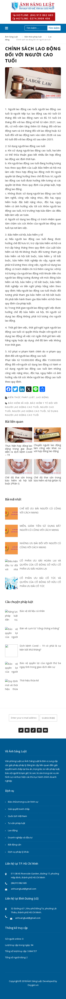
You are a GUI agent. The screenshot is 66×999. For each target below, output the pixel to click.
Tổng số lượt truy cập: (16, 951)
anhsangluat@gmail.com (23, 888)
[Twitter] (21, 728)
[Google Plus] (33, 728)
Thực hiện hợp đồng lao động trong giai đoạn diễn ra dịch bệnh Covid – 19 (18, 450)
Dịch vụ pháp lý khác (18, 851)
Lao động (42, 397)
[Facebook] (27, 728)
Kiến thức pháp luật (21, 397)
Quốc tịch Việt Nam (17, 816)
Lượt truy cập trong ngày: (18, 945)
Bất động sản (14, 844)
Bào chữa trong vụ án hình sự (23, 801)
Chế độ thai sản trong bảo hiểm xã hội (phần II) (47, 479)
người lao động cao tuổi (29, 411)
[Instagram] (39, 728)
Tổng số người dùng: (15, 957)
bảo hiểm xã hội (18, 403)
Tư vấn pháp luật (16, 823)
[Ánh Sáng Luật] (33, 5)
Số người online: (13, 938)
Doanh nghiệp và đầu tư (20, 837)
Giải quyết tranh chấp (19, 808)
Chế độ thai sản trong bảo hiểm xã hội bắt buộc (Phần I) (18, 480)
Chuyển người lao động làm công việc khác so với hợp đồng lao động (47, 448)
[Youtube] (45, 728)
